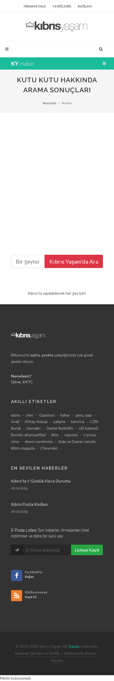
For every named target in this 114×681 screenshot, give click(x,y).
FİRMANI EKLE (35, 6)
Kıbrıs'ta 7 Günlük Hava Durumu (41, 481)
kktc (55, 434)
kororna (77, 421)
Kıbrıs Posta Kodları (29, 504)
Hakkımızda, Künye (80, 653)
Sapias (74, 646)
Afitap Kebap (36, 421)
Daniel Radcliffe (59, 428)
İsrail (15, 421)
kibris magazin (23, 448)
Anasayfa (49, 103)
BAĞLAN (85, 6)
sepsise (71, 434)
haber (65, 415)
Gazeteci (47, 415)
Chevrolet (49, 448)
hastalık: (34, 428)
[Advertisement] (57, 173)
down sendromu (39, 441)
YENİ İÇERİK (62, 6)
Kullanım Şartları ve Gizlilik (37, 653)
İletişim (57, 660)
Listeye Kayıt (87, 549)
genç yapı (84, 415)
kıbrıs (15, 415)
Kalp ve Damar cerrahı (77, 441)
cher (29, 415)
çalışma (59, 421)
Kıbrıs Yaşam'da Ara (73, 261)
